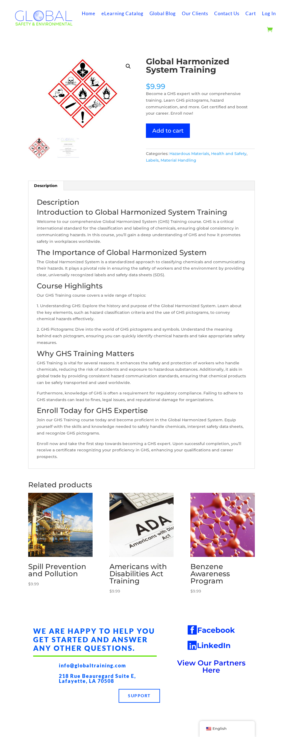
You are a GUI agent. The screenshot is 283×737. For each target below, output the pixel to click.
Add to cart (168, 130)
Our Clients (195, 13)
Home (88, 13)
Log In (269, 13)
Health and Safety (229, 153)
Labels (152, 160)
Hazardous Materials (189, 153)
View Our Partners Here (211, 667)
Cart (250, 13)
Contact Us (226, 13)
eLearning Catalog (122, 13)
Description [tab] (45, 185)
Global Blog (163, 13)
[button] (128, 66)
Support (139, 695)
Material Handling (178, 160)
